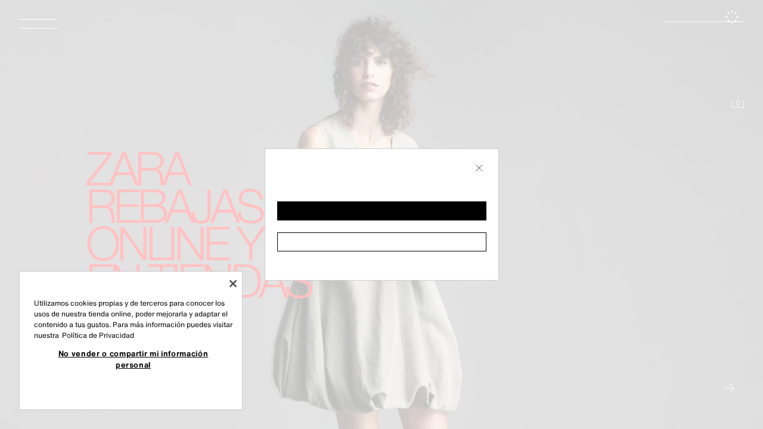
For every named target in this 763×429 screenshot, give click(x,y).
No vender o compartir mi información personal (133, 358)
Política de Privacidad (98, 335)
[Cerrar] (233, 283)
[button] (381, 210)
